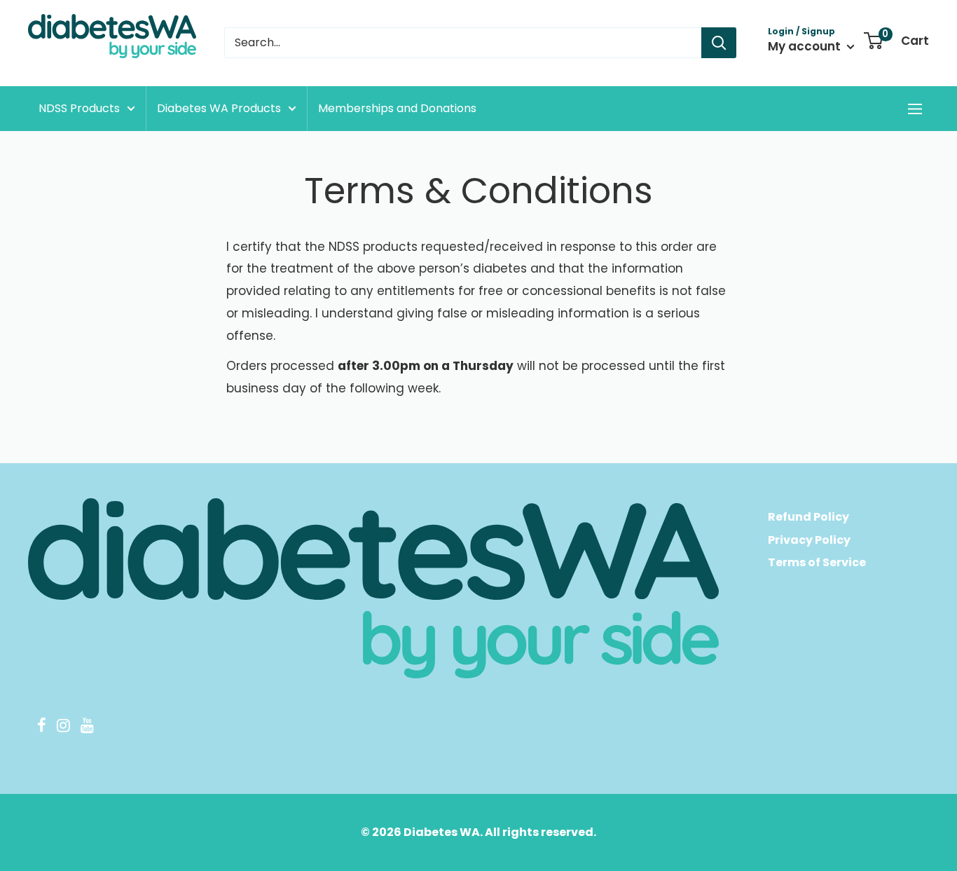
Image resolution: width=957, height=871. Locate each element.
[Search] (718, 42)
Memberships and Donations (397, 108)
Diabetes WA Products (219, 108)
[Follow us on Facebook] (41, 727)
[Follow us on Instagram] (63, 727)
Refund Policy (808, 517)
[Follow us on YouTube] (86, 727)
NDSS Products (79, 108)
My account (806, 46)
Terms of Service (817, 562)
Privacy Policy (809, 540)
